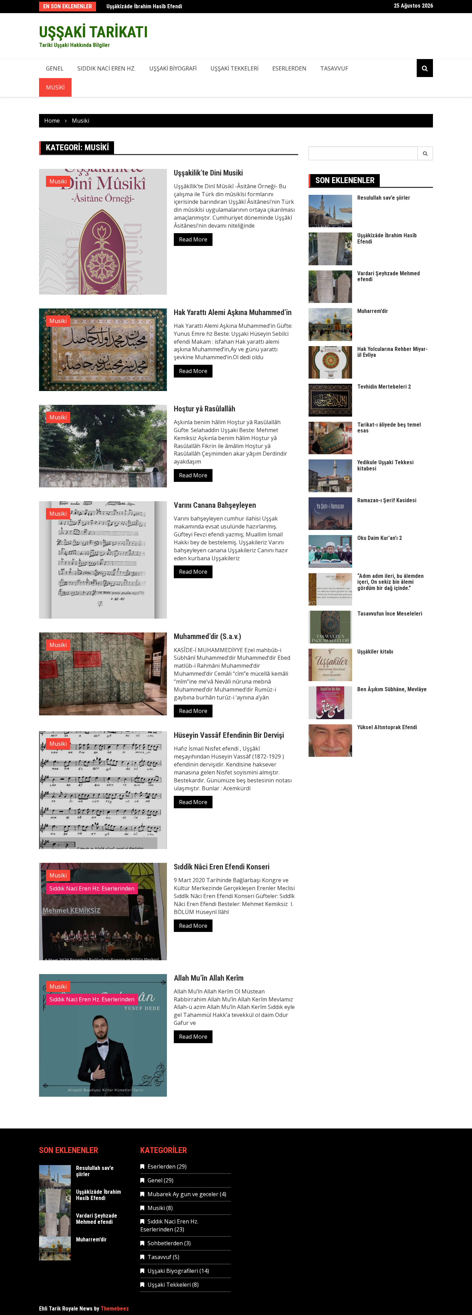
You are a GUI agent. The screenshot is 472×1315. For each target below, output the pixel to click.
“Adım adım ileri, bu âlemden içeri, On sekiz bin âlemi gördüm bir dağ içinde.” (390, 582)
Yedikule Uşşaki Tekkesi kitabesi (385, 465)
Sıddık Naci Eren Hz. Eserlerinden (91, 888)
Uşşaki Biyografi (173, 68)
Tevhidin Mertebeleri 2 (384, 386)
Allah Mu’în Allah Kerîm (209, 978)
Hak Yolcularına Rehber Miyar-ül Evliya (392, 352)
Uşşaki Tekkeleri (234, 68)
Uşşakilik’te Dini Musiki (208, 173)
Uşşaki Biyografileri (173, 1271)
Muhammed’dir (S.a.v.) (207, 636)
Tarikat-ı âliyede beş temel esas (389, 427)
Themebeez (115, 1308)
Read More (193, 239)
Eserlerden (289, 68)
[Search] (425, 153)
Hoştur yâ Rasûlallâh (204, 408)
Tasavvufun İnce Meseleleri (389, 613)
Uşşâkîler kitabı (375, 651)
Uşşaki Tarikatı (93, 32)
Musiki (55, 87)
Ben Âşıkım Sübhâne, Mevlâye (392, 689)
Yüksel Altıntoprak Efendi (387, 727)
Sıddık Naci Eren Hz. (106, 68)
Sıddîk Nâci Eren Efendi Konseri (222, 867)
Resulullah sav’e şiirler (383, 197)
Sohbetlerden (165, 1243)
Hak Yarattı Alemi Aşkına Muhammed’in (233, 312)
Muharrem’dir (372, 311)
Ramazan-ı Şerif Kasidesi (386, 500)
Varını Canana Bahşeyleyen (215, 505)
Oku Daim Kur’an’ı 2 (379, 538)
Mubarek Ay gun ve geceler (183, 1194)
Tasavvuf (334, 68)
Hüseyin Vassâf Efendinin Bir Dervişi (229, 735)
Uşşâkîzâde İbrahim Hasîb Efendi (144, 6)
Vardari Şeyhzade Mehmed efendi (388, 276)
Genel (55, 68)
